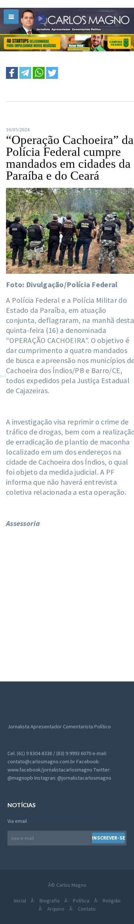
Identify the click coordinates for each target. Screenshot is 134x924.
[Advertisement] (67, 601)
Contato (87, 908)
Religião (112, 900)
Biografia (49, 900)
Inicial (20, 900)
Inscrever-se (108, 838)
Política (81, 900)
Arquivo (55, 908)
